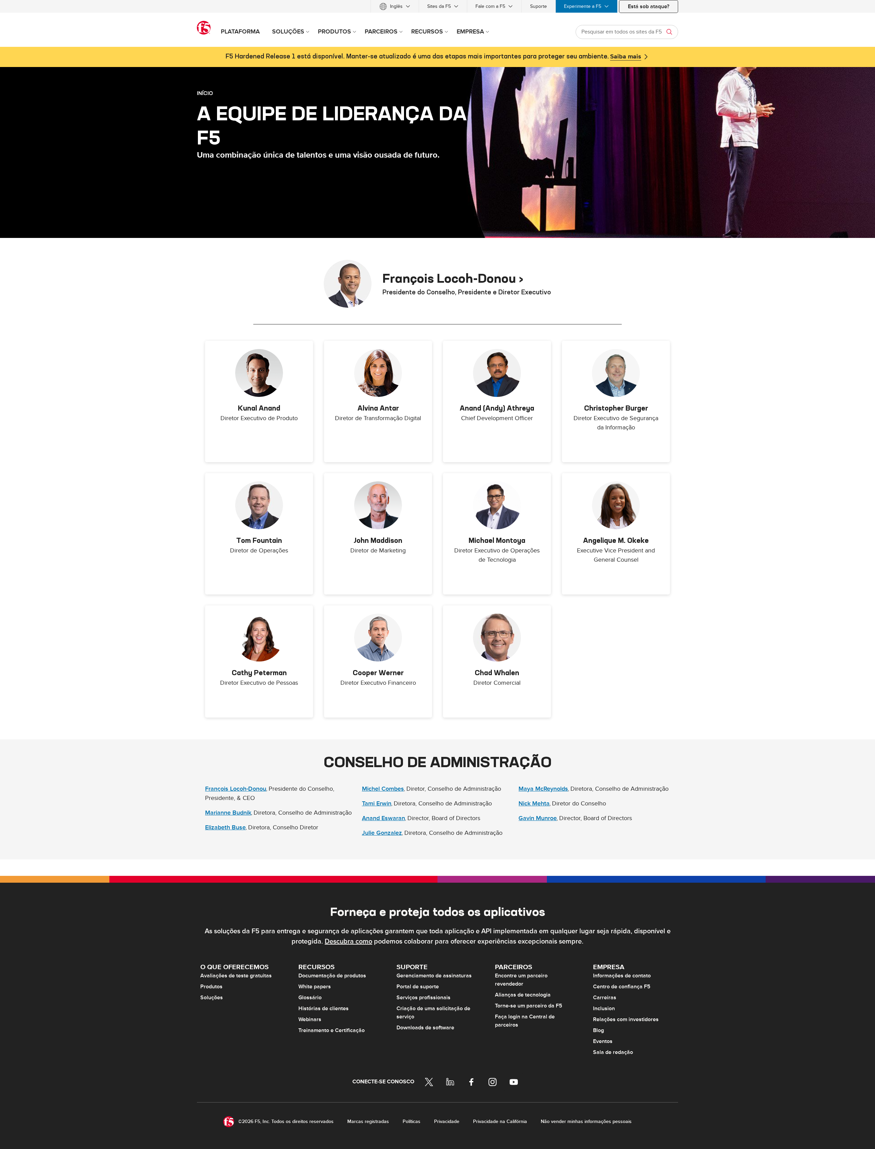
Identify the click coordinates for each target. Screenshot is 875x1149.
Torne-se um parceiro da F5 (528, 1005)
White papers (314, 986)
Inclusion (604, 1008)
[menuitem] (395, 6)
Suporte (538, 6)
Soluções (211, 997)
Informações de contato (622, 975)
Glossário (310, 997)
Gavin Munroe (538, 818)
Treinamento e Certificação (331, 1030)
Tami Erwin (376, 803)
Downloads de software (425, 1027)
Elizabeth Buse (225, 827)
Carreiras (604, 997)
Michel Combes (383, 788)
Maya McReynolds (543, 788)
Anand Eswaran (383, 818)
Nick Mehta (534, 803)
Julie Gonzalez (382, 833)
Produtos (211, 986)
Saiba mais (625, 57)
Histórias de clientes (323, 1008)
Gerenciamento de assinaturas (434, 975)
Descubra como (348, 941)
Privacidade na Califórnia (500, 1121)
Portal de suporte (417, 986)
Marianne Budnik (228, 812)
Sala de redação (613, 1052)
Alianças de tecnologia (523, 994)
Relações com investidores (626, 1019)
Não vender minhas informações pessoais (586, 1121)
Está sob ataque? (648, 6)
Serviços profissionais (423, 997)
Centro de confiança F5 (621, 986)
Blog (598, 1030)
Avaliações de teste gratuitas (236, 975)
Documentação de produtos (332, 975)
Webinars (309, 1019)
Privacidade (446, 1121)
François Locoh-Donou (235, 788)
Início (205, 93)
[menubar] (437, 6)
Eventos (602, 1041)
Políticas (411, 1121)
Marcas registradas (368, 1121)
